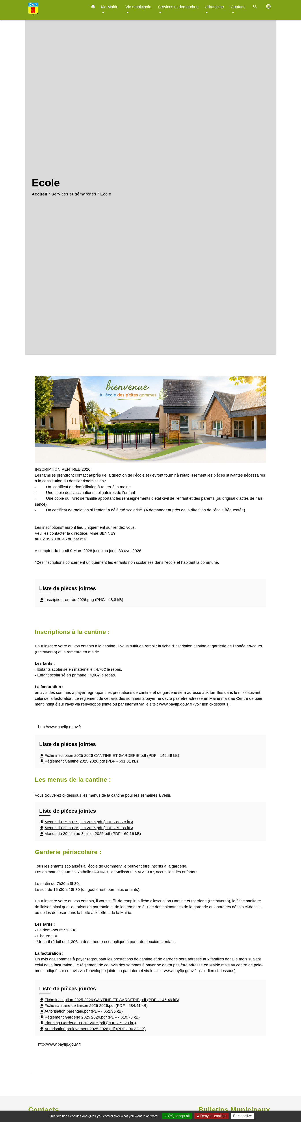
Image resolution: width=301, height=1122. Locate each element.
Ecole (105, 194)
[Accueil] (55, 10)
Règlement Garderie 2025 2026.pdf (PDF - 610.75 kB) (89, 1017)
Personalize (242, 1116)
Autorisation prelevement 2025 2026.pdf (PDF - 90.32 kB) (92, 1029)
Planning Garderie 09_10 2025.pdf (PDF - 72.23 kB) (87, 1023)
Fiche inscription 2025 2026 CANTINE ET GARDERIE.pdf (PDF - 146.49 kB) (109, 755)
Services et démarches (73, 194)
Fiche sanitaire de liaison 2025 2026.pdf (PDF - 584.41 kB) (93, 1005)
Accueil (39, 194)
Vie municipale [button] (138, 6)
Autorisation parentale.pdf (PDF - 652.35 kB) (81, 1011)
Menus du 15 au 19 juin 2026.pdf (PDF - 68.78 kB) (86, 822)
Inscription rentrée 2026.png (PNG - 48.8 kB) (81, 599)
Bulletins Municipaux (234, 1110)
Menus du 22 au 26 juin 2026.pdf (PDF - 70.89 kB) (86, 828)
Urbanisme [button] (214, 6)
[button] (93, 7)
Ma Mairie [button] (109, 6)
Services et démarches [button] (178, 6)
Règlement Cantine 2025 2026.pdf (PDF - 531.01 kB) (88, 761)
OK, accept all (178, 1116)
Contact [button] (237, 6)
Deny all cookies (212, 1116)
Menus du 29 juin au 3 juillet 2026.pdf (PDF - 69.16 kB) (90, 833)
